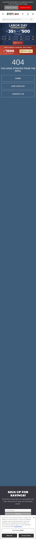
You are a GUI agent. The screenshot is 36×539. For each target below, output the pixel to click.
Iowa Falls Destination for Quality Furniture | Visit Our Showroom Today (18, 3)
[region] (18, 527)
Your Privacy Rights (18, 530)
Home (18, 78)
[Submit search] (31, 19)
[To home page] (12, 14)
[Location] (22, 14)
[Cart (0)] (33, 14)
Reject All (9, 535)
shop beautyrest (26, 51)
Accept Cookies (26, 535)
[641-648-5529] (28, 14)
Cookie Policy (18, 526)
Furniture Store (25, 7)
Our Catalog (18, 86)
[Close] (34, 518)
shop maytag (18, 43)
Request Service (11, 7)
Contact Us (18, 94)
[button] (3, 14)
